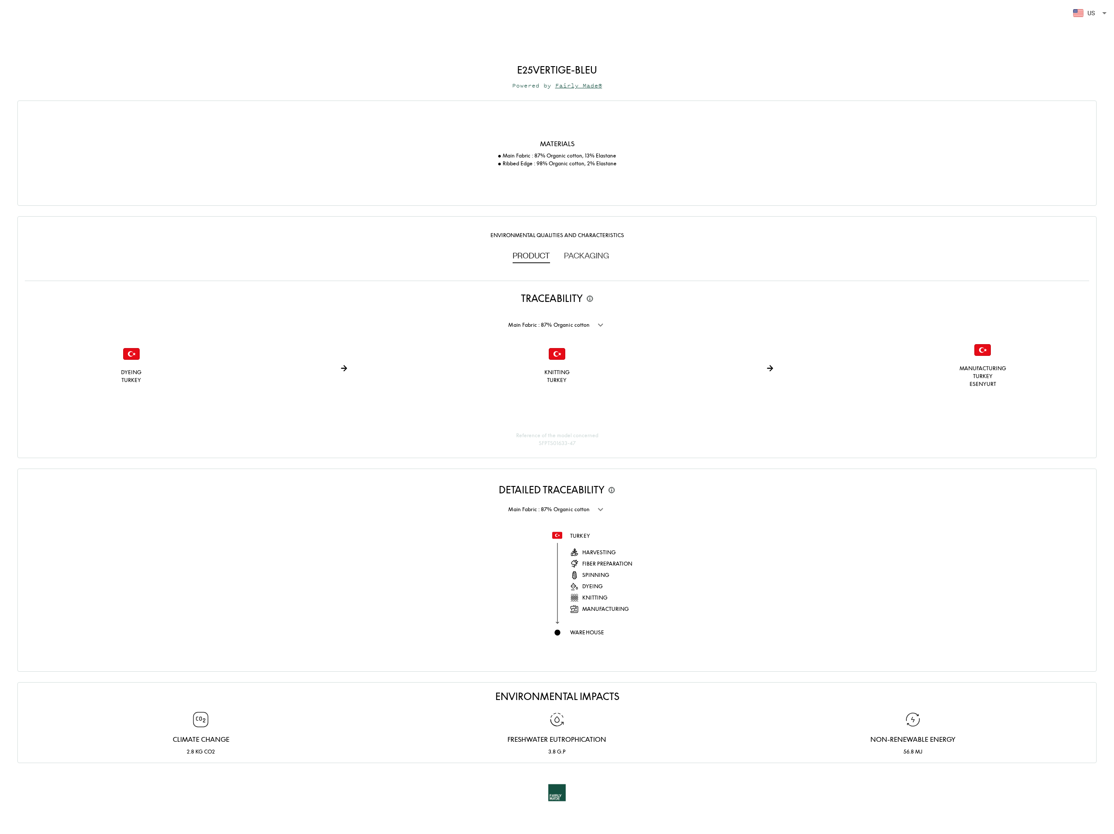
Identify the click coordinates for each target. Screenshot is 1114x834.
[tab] (531, 255)
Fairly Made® (578, 85)
